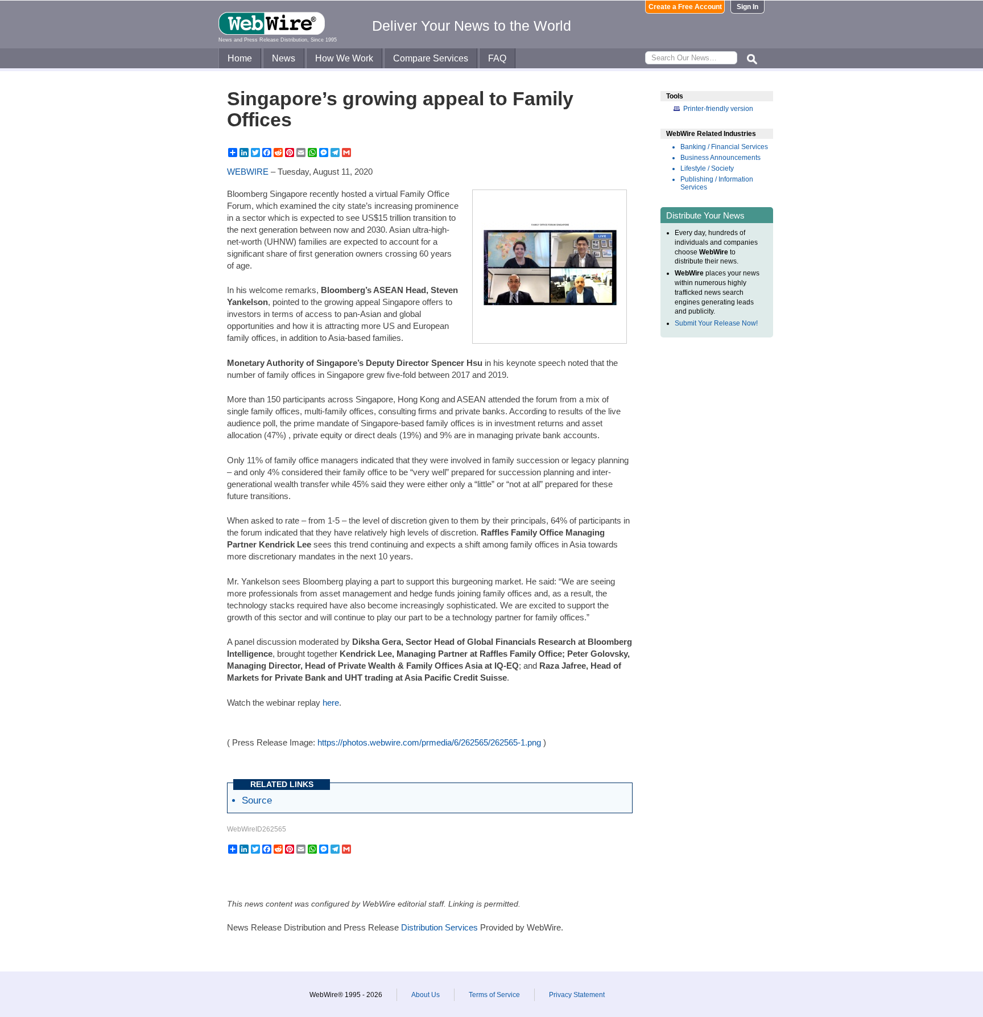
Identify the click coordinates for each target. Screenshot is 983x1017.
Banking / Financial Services (724, 147)
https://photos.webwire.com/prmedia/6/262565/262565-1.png (429, 742)
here (331, 702)
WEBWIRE (248, 171)
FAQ (497, 58)
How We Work (344, 58)
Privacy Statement (577, 995)
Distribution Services (439, 927)
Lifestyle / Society (707, 168)
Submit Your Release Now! (716, 323)
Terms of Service (494, 995)
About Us (425, 995)
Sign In (747, 7)
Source (257, 800)
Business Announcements (720, 158)
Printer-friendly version (718, 109)
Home (240, 58)
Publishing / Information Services (716, 183)
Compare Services (430, 58)
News (283, 58)
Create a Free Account (685, 7)
